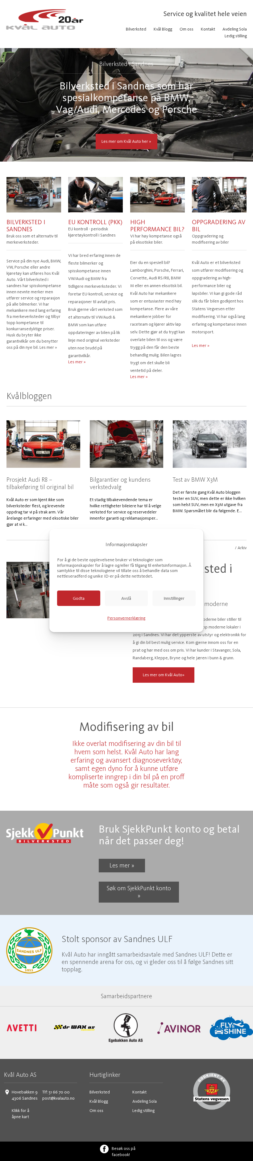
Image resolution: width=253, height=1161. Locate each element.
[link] (21, 1028)
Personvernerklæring (126, 618)
